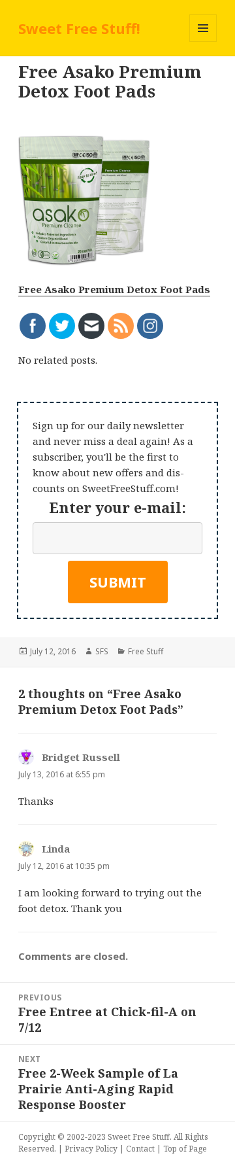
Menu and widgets (203, 41)
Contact (140, 1148)
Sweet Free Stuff (139, 1136)
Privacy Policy (91, 1148)
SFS (101, 651)
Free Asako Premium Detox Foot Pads (114, 289)
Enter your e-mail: (117, 507)
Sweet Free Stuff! (79, 28)
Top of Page (185, 1148)
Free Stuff (145, 651)
